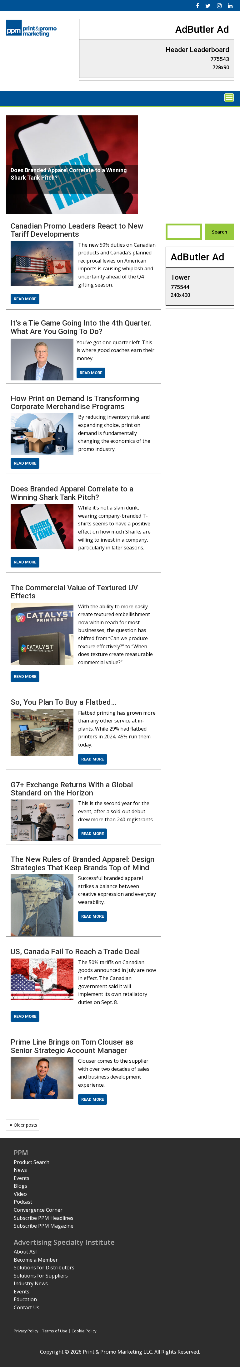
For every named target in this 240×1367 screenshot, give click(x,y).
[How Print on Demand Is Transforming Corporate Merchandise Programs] (42, 417)
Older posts (25, 1125)
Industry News (31, 1283)
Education (25, 1299)
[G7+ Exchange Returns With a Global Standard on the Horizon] (42, 803)
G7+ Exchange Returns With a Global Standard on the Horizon (72, 788)
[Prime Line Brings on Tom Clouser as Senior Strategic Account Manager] (42, 1061)
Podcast (23, 1201)
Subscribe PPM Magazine (43, 1225)
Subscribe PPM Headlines (43, 1218)
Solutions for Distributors (44, 1267)
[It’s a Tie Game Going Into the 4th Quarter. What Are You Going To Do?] (42, 342)
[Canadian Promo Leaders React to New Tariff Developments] (42, 245)
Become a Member (36, 1259)
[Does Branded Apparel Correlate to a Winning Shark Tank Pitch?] (42, 508)
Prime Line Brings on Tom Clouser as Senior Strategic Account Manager (72, 1046)
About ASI (25, 1251)
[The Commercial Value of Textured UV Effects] (42, 606)
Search (219, 232)
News (20, 1170)
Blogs (20, 1185)
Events (21, 1178)
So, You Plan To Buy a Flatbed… (63, 702)
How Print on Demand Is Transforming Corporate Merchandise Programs (75, 402)
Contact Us (26, 1307)
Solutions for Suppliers (41, 1275)
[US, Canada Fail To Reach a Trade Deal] (42, 962)
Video (20, 1194)
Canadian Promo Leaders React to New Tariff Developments (77, 230)
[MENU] (229, 97)
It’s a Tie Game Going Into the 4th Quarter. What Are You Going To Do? (81, 327)
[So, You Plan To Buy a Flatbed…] (42, 713)
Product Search (31, 1162)
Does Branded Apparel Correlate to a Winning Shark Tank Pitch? (72, 493)
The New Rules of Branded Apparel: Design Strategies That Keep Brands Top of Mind (82, 863)
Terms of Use (55, 1331)
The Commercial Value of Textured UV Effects (74, 591)
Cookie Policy (84, 1331)
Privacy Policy (26, 1331)
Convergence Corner (38, 1209)
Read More (25, 299)
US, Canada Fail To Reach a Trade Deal (75, 951)
